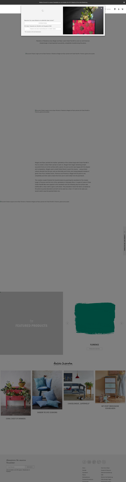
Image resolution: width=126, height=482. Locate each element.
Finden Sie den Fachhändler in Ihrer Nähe (43, 29)
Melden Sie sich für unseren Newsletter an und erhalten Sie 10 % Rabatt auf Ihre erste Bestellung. (63, 2)
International (43, 23)
